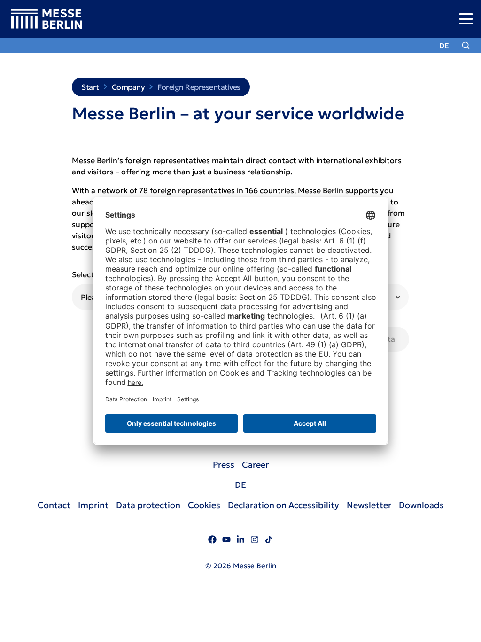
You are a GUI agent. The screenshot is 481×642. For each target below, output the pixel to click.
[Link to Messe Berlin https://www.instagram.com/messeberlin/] (254, 541)
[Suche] (466, 45)
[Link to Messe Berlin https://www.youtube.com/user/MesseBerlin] (226, 541)
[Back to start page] (41, 19)
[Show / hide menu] (466, 18)
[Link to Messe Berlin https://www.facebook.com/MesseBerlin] (212, 541)
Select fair (90, 274)
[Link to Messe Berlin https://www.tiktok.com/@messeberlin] (268, 541)
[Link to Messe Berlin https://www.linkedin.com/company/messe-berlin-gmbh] (240, 541)
